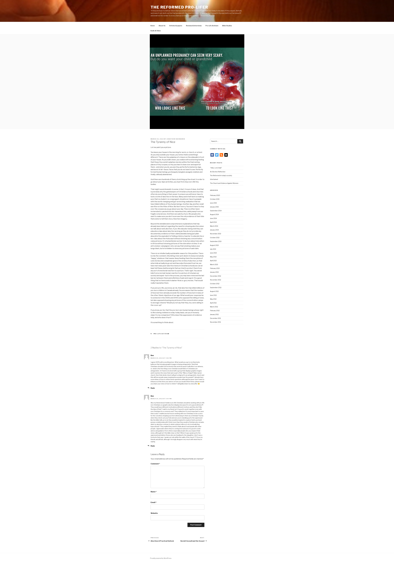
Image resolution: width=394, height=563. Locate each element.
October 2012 (214, 283)
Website (154, 513)
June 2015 (213, 203)
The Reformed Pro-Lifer (179, 7)
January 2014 (214, 230)
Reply (153, 388)
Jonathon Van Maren (176, 139)
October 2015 (214, 199)
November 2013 (215, 234)
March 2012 (214, 307)
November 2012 (215, 280)
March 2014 (214, 226)
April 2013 (213, 260)
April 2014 (213, 222)
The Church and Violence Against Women (224, 183)
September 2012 (215, 287)
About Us (162, 26)
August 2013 (214, 245)
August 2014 (214, 214)
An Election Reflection (217, 172)
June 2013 (213, 253)
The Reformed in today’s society (221, 175)
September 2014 (216, 211)
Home (152, 26)
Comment (155, 464)
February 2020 (215, 195)
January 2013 (214, 272)
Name (154, 492)
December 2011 (215, 318)
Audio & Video (155, 31)
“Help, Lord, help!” (216, 168)
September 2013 (215, 241)
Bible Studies (227, 26)
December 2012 (215, 276)
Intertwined (214, 179)
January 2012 (214, 314)
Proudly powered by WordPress (160, 558)
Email (153, 502)
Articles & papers (175, 26)
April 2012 (213, 303)
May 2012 (213, 299)
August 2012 (214, 291)
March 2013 (214, 264)
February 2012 (215, 310)
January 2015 (214, 207)
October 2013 (214, 237)
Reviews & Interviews (194, 26)
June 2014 (213, 218)
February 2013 (215, 268)
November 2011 (215, 322)
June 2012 (213, 295)
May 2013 (213, 257)
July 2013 (213, 249)
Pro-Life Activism (212, 26)
